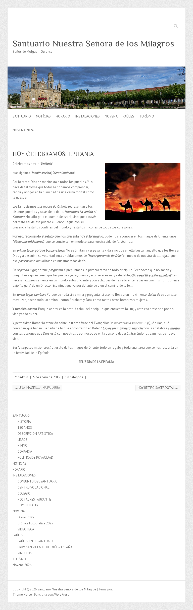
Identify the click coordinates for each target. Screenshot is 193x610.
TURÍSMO (146, 116)
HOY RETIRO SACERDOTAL (158, 388)
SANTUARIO (22, 116)
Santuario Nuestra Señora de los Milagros (93, 43)
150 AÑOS (25, 427)
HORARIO (63, 116)
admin (23, 377)
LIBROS (22, 440)
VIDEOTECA (26, 529)
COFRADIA (25, 451)
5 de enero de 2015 (46, 377)
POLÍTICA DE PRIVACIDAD (35, 457)
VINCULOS (25, 553)
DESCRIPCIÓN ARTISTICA (35, 434)
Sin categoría (74, 377)
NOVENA (111, 116)
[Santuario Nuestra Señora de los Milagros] (96, 69)
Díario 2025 (26, 517)
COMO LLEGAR (28, 505)
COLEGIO (24, 493)
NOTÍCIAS (43, 116)
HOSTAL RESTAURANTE (34, 499)
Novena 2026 (23, 130)
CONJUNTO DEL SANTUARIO (38, 481)
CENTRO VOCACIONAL (33, 487)
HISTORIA (24, 421)
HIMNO (22, 445)
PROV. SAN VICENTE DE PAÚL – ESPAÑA (45, 547)
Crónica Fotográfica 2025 (35, 523)
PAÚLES (128, 116)
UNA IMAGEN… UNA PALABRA (37, 388)
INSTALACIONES (87, 116)
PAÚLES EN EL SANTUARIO (36, 541)
